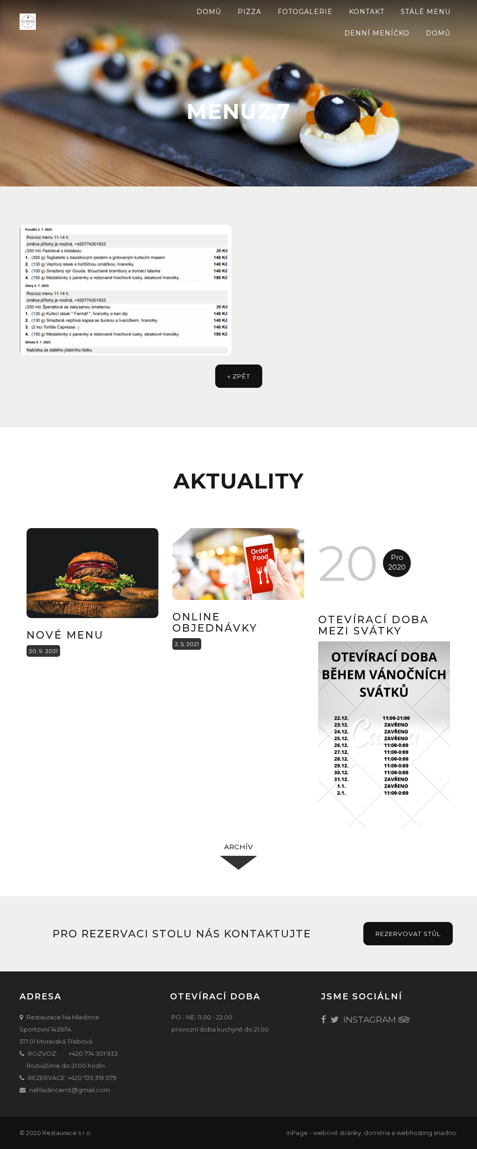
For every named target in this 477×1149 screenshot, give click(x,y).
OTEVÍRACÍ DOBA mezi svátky (373, 625)
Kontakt (366, 11)
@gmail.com (91, 1090)
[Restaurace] (66, 22)
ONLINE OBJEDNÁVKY (215, 622)
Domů (209, 11)
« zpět (238, 376)
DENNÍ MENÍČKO (376, 33)
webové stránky (337, 1132)
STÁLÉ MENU (425, 11)
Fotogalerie (305, 11)
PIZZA (249, 11)
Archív (238, 846)
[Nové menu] (92, 573)
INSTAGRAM (369, 1019)
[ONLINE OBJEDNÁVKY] (238, 564)
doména (377, 1132)
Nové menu (65, 635)
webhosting (414, 1132)
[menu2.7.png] (126, 290)
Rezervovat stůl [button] (408, 933)
